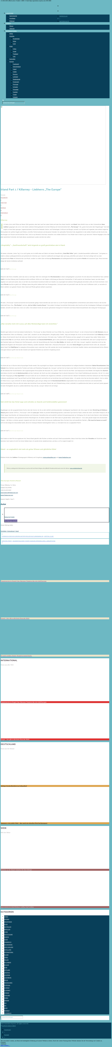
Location (7, 975)
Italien (15, 71)
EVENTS (8, 23)
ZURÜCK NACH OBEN (9, 1026)
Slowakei (15, 89)
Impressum (7, 1029)
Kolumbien (7, 962)
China (14, 49)
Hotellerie (12, 18)
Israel (14, 51)
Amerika (11, 36)
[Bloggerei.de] (4, 1021)
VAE (14, 56)
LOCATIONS (9, 13)
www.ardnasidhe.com (49, 457)
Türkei (15, 94)
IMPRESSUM (63, 16)
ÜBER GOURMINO (65, 6)
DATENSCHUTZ (64, 21)
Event (6, 939)
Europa (11, 61)
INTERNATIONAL (11, 31)
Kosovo (15, 74)
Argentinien (16, 38)
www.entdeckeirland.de (76, 468)
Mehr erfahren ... (5, 1045)
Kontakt (6, 1035)
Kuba (14, 41)
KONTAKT (62, 11)
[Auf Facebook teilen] (2, 527)
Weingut (12, 21)
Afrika (11, 33)
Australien (12, 59)
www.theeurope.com (7, 495)
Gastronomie (13, 16)
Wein (5, 1008)
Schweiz (15, 87)
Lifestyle (11, 28)
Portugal (15, 84)
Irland (14, 69)
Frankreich (16, 64)
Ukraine (15, 97)
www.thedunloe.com (65, 457)
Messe (11, 26)
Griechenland (17, 66)
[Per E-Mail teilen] (5, 527)
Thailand (15, 54)
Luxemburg (7, 978)
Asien (11, 46)
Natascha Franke (9, 517)
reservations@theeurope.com (9, 492)
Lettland (15, 76)
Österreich (16, 82)
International (11, 531)
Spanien (15, 92)
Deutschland (8, 934)
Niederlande (16, 79)
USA (14, 43)
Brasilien (7, 929)
